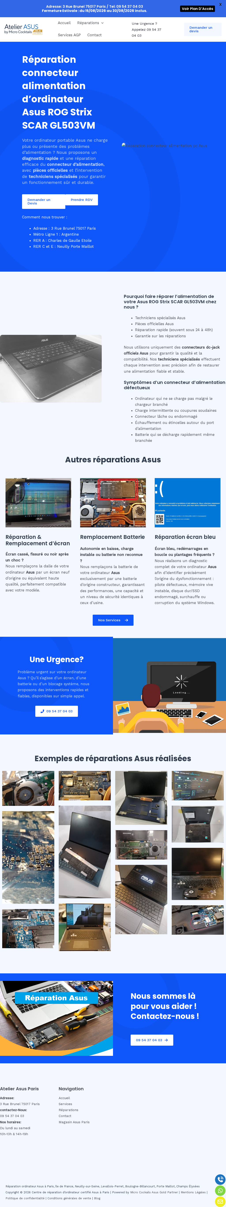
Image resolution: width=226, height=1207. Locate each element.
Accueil (64, 23)
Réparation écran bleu (185, 537)
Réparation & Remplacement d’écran (38, 540)
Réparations (88, 23)
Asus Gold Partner (165, 1192)
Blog (97, 1198)
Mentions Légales (193, 1192)
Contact (94, 35)
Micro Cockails (140, 1192)
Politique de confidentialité (25, 1198)
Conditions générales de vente (69, 1198)
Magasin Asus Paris (74, 1122)
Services (65, 1104)
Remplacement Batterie (112, 537)
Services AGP (69, 35)
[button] (101, 22)
